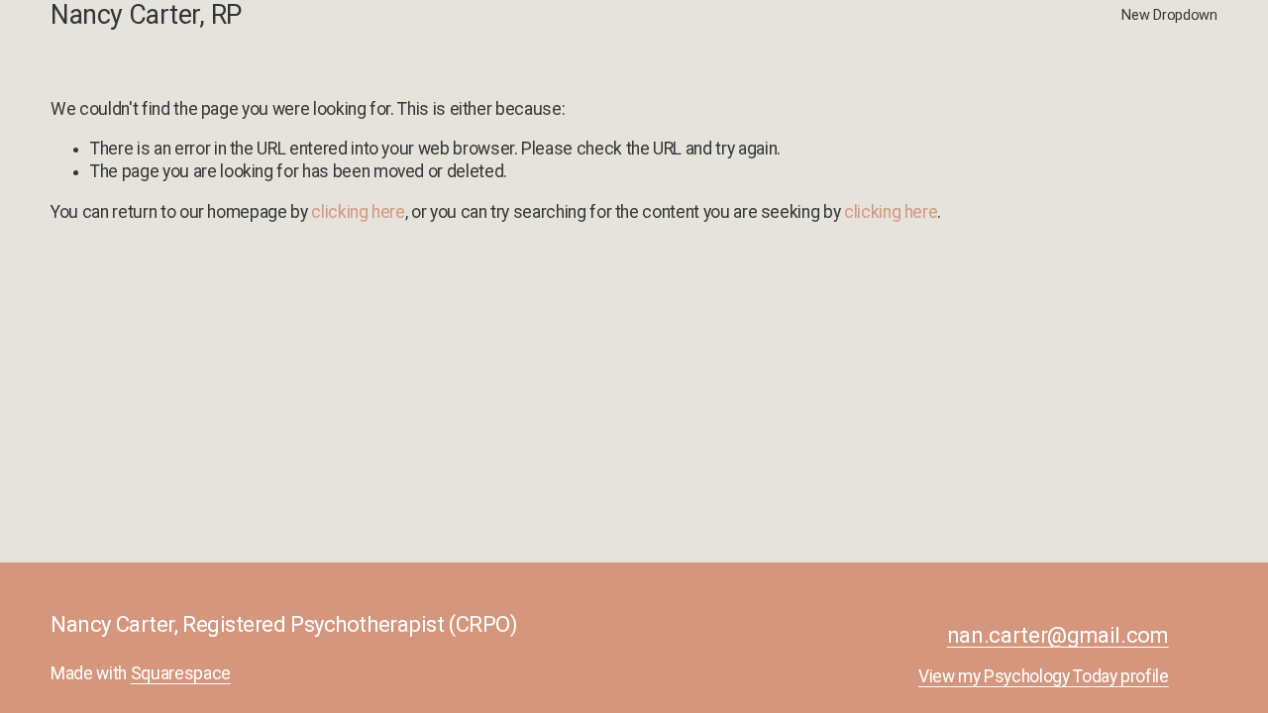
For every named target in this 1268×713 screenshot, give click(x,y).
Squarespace (181, 673)
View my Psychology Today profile (1043, 676)
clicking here (357, 212)
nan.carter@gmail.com (1058, 635)
